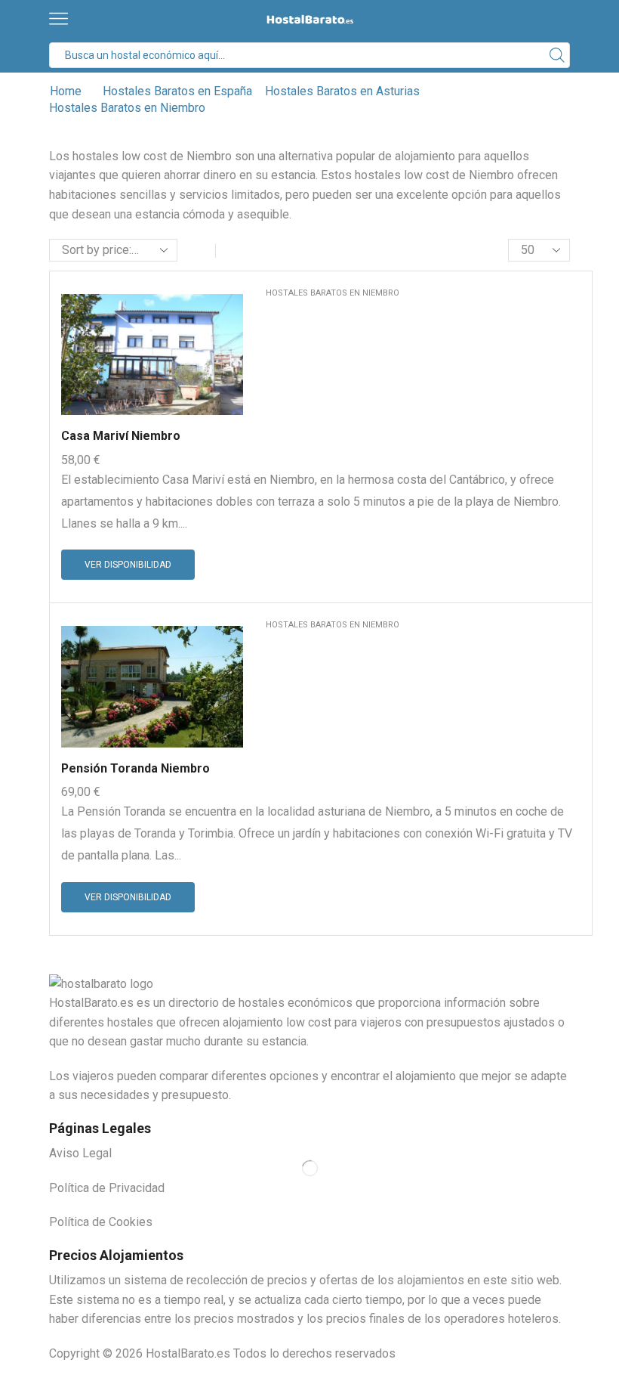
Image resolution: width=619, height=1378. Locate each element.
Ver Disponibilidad (128, 564)
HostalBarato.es (188, 1353)
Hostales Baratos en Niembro (332, 293)
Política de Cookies (100, 1222)
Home (66, 91)
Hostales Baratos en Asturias (342, 91)
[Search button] (557, 55)
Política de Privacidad (107, 1188)
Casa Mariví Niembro (120, 436)
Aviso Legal (80, 1153)
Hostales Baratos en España (177, 91)
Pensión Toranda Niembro (135, 768)
